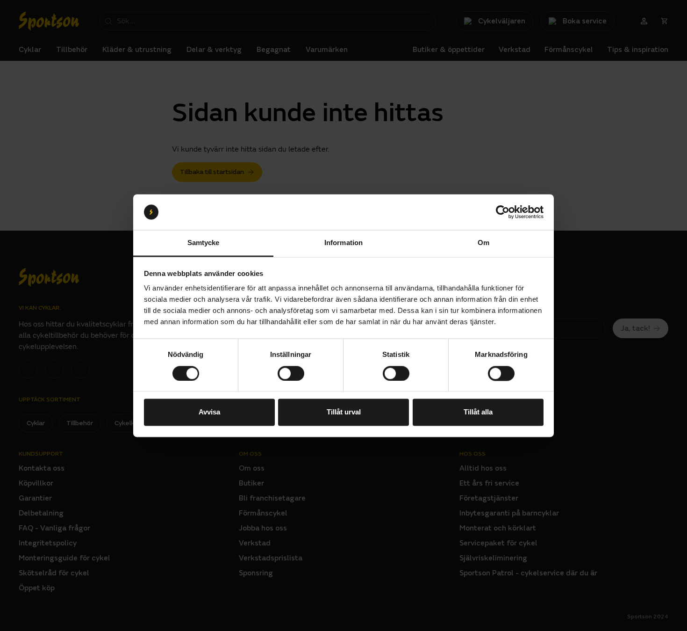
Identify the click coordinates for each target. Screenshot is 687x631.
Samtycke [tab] (203, 243)
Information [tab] (343, 243)
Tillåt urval (344, 412)
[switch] (291, 373)
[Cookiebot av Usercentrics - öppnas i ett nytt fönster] (503, 212)
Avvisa (209, 412)
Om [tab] (483, 243)
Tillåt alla (478, 412)
